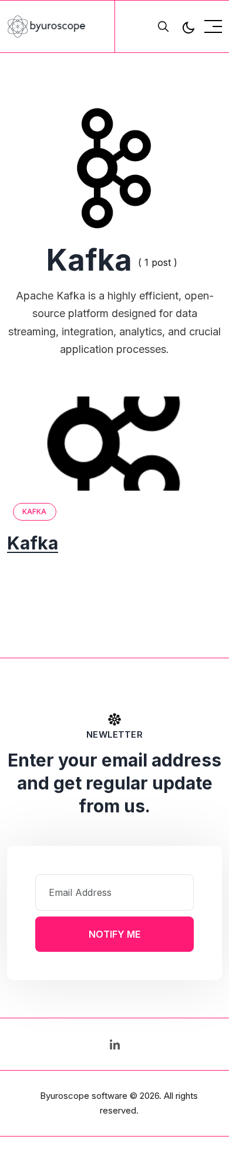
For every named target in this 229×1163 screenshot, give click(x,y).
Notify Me (114, 934)
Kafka (34, 511)
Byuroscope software (83, 1095)
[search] (163, 26)
